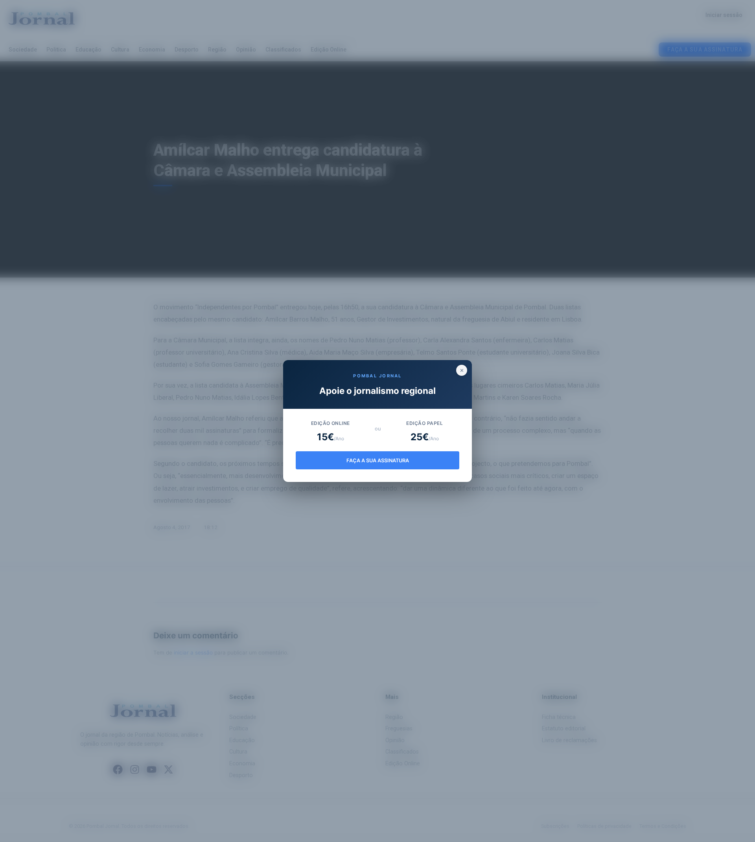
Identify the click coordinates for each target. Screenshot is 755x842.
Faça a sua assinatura (377, 460)
